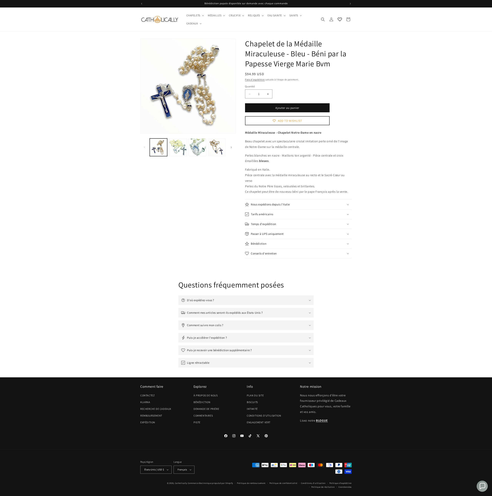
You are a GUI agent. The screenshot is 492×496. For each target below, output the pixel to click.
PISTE (197, 422)
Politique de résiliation (323, 487)
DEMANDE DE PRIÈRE (206, 409)
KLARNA (145, 402)
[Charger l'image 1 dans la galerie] (158, 147)
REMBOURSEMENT (151, 415)
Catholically (181, 483)
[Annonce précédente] (141, 3)
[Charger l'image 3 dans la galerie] (197, 147)
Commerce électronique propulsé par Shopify (210, 483)
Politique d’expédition (340, 483)
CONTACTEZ (147, 395)
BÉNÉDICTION (202, 402)
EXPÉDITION (147, 422)
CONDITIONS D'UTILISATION (264, 415)
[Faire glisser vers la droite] (231, 147)
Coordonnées (345, 487)
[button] (194, 15)
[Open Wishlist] (340, 19)
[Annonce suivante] (350, 3)
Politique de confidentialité (283, 483)
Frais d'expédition (255, 79)
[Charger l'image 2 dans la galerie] (178, 147)
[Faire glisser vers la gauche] (144, 147)
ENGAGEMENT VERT (258, 422)
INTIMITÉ (252, 409)
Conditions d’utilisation (313, 483)
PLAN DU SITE (255, 395)
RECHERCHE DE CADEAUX (155, 409)
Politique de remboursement (251, 483)
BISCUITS (252, 402)
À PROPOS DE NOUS (206, 395)
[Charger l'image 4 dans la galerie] (217, 147)
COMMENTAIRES (203, 415)
